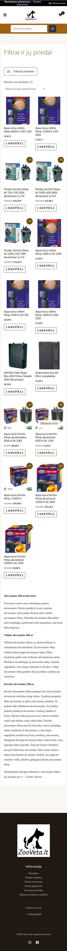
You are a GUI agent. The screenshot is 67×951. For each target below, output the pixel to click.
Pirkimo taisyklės (33, 877)
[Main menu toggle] (5, 14)
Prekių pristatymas (34, 881)
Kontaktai (33, 873)
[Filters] (20, 71)
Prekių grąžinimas (33, 886)
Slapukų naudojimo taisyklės (33, 894)
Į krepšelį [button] (14, 143)
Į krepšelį (45, 452)
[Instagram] (29, 942)
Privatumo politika (33, 890)
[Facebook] (37, 942)
